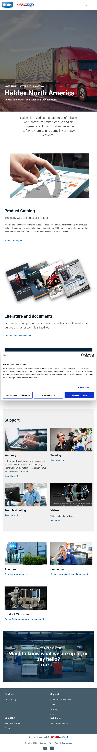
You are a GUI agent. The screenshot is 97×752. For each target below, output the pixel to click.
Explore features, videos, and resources (23, 619)
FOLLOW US (46, 665)
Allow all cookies (79, 395)
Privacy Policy (53, 743)
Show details (83, 387)
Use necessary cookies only (18, 395)
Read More (10, 476)
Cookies (43, 743)
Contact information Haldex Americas (68, 574)
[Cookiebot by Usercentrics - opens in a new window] (83, 355)
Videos (54, 521)
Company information (14, 574)
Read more (55, 460)
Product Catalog (12, 240)
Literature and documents (16, 335)
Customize (47, 395)
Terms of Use (67, 743)
